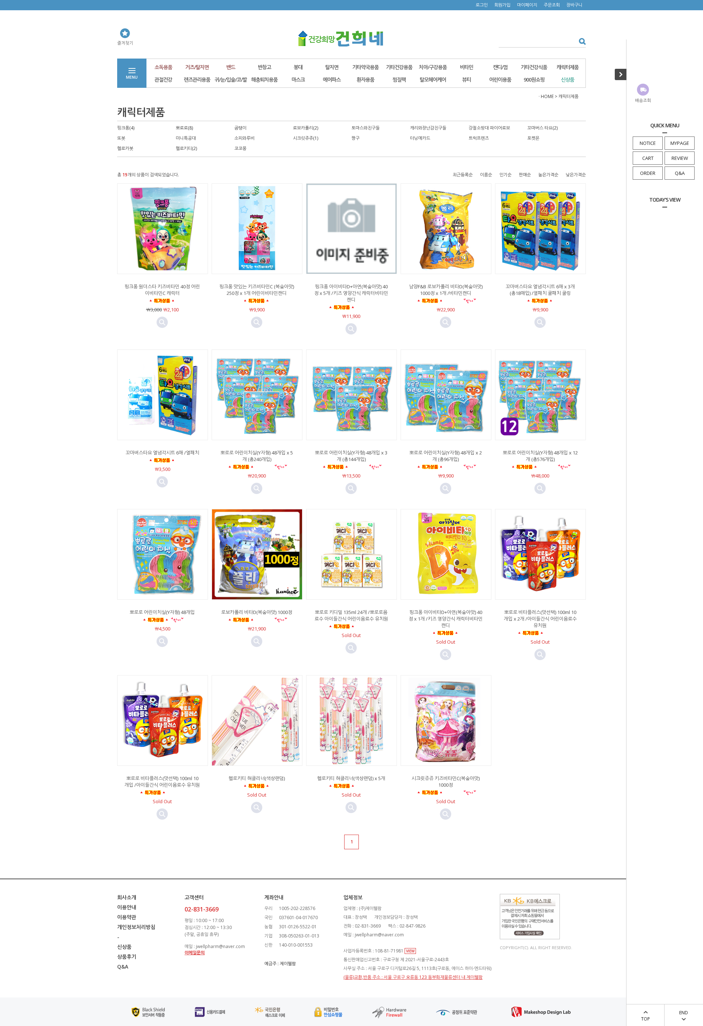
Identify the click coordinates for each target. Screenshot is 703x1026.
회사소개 (126, 897)
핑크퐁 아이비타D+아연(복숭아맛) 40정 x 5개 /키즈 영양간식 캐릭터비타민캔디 (351, 293)
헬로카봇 (125, 148)
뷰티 (466, 79)
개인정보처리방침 (136, 927)
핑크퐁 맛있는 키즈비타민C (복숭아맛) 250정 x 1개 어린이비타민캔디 (256, 289)
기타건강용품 (399, 67)
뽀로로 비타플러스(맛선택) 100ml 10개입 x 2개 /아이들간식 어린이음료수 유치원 (540, 619)
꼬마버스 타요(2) (542, 128)
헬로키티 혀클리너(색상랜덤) (256, 778)
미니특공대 (186, 138)
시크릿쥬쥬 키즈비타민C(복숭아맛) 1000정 (446, 781)
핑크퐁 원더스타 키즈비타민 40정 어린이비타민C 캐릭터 (162, 289)
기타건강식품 (534, 67)
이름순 (486, 175)
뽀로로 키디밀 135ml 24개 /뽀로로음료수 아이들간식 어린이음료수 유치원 (351, 615)
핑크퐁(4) (125, 128)
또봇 (121, 138)
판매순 (525, 175)
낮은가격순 (576, 175)
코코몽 (240, 148)
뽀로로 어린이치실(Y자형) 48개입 (162, 612)
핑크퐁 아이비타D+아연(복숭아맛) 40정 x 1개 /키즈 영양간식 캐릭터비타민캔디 (446, 619)
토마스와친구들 (366, 128)
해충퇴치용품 (264, 79)
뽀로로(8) (184, 128)
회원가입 (502, 5)
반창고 (264, 67)
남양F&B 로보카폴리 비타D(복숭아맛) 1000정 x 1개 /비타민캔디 (446, 289)
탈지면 (331, 67)
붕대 (298, 67)
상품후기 (126, 956)
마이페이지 (527, 5)
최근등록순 (463, 175)
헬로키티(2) (186, 148)
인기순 (505, 175)
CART (648, 158)
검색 (580, 41)
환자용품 (365, 79)
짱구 (356, 138)
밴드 (230, 67)
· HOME (546, 96)
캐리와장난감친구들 (428, 128)
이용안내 (126, 907)
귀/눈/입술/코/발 (231, 79)
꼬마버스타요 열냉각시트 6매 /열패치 (162, 452)
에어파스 (332, 79)
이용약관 (126, 917)
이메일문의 (195, 953)
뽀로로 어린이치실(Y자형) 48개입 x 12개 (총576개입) (540, 456)
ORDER (647, 173)
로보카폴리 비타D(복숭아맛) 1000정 (256, 612)
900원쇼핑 (534, 79)
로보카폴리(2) (305, 128)
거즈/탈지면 (197, 67)
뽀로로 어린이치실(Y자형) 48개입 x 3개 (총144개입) (351, 456)
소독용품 (163, 67)
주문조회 (552, 5)
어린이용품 (500, 79)
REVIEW (680, 158)
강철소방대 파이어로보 (489, 128)
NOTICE (648, 143)
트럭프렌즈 (479, 138)
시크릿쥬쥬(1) (305, 138)
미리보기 (162, 322)
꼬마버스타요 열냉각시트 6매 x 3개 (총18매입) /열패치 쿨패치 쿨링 (540, 289)
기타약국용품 (365, 67)
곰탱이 (240, 128)
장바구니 (574, 5)
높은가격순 (548, 175)
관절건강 (163, 79)
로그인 (482, 5)
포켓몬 (533, 138)
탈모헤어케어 (433, 79)
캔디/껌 (500, 67)
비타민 (466, 67)
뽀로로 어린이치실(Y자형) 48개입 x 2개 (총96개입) (445, 456)
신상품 (567, 79)
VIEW (410, 951)
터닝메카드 (420, 138)
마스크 (298, 79)
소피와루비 (244, 138)
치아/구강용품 (433, 67)
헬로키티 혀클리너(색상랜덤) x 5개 (351, 778)
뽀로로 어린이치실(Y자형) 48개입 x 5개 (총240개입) (256, 456)
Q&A (680, 173)
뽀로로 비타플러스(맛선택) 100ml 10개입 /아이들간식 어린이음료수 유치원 (162, 781)
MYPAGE (679, 143)
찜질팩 (399, 79)
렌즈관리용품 (197, 79)
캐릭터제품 (568, 67)
